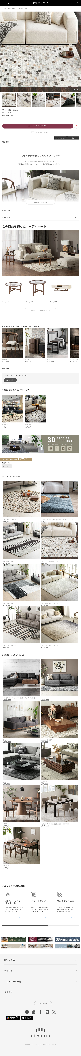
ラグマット (7, 466)
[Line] (47, 1012)
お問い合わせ (43, 1004)
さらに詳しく (19, 918)
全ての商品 (12, 8)
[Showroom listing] (8, 2)
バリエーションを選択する (39, 125)
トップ (5, 8)
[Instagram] (27, 1012)
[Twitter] (54, 1012)
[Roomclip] (33, 1012)
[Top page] (40, 4)
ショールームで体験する (42, 132)
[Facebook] (40, 1012)
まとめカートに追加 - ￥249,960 (40, 310)
